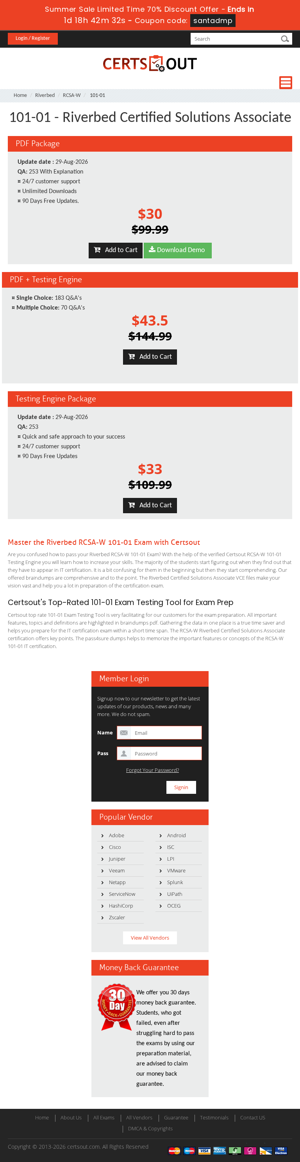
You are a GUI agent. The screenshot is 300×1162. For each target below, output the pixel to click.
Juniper (117, 858)
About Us (71, 1117)
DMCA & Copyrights (150, 1128)
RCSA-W (71, 95)
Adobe (116, 835)
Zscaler (117, 917)
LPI (170, 858)
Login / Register (33, 38)
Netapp (117, 882)
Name (105, 732)
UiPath (174, 893)
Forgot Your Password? (152, 770)
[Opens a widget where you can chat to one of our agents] (246, 1117)
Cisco (115, 846)
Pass (102, 753)
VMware (176, 870)
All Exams (103, 1117)
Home (20, 95)
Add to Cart (119, 250)
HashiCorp (121, 905)
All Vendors (139, 1117)
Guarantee (176, 1117)
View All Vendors (150, 937)
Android (176, 835)
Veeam (117, 870)
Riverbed (45, 95)
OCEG (173, 905)
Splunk (175, 882)
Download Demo (180, 250)
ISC (170, 846)
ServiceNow (122, 893)
